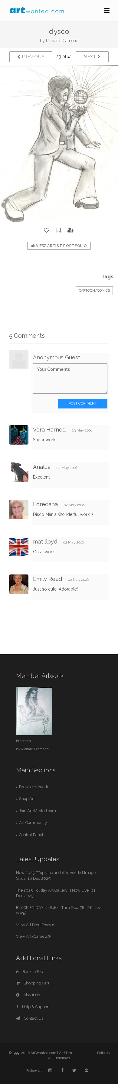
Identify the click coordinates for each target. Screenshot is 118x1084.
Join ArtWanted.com (37, 810)
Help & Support (35, 1006)
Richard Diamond (62, 40)
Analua (42, 467)
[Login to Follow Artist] (70, 230)
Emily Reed (47, 579)
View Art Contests (32, 936)
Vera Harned (49, 429)
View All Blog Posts (34, 925)
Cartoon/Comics (94, 291)
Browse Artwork (33, 786)
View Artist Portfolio (61, 246)
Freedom (23, 741)
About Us (31, 995)
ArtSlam (65, 1053)
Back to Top (32, 971)
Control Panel (31, 834)
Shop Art (27, 798)
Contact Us (33, 1018)
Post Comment (83, 403)
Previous (32, 56)
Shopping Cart (36, 983)
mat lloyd (45, 541)
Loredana (46, 504)
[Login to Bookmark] (59, 230)
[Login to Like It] (47, 230)
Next (90, 56)
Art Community (33, 822)
